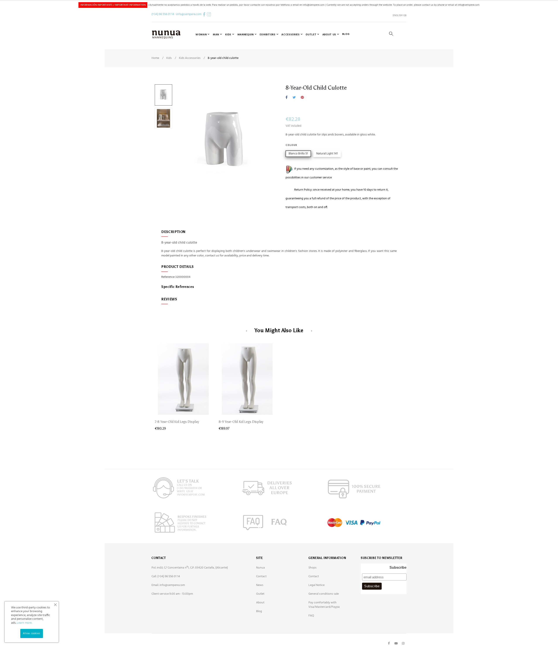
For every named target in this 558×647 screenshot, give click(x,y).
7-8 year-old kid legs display (177, 422)
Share (287, 98)
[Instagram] (403, 643)
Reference (168, 277)
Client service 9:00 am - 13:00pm (172, 593)
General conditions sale (323, 593)
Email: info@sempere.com (168, 585)
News (259, 585)
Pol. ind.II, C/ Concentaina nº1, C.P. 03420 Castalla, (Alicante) (189, 567)
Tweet (294, 98)
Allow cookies (31, 633)
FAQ (311, 615)
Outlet (260, 593)
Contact (261, 576)
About (260, 602)
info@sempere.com (188, 14)
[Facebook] (389, 643)
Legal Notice (316, 585)
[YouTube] (396, 643)
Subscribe (398, 567)
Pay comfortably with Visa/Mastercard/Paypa (324, 604)
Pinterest (302, 98)
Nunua (260, 567)
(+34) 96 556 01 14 (162, 14)
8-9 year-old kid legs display (241, 422)
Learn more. (24, 622)
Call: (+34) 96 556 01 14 (165, 576)
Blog (259, 611)
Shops (312, 567)
